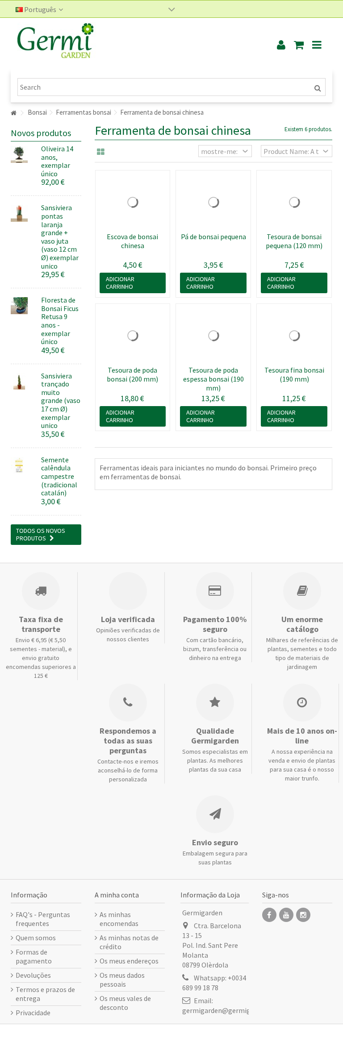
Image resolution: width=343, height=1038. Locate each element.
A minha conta (117, 894)
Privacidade (33, 1012)
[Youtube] (286, 915)
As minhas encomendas (119, 919)
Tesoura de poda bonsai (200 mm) (132, 374)
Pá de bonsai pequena (213, 236)
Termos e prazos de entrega (45, 994)
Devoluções (33, 975)
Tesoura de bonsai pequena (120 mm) (294, 241)
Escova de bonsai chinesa (132, 241)
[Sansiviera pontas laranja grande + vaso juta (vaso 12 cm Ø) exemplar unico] (22, 213)
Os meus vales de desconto (125, 1003)
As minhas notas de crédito (129, 942)
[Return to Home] (13, 113)
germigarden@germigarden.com (232, 1010)
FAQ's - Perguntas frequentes (43, 919)
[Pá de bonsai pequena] (213, 202)
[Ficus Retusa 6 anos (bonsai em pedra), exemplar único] (22, 305)
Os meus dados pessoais (122, 979)
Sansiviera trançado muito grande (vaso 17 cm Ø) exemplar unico (60, 400)
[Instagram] (303, 915)
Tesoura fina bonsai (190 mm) (294, 374)
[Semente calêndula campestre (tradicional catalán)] (22, 465)
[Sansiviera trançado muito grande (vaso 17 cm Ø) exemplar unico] (22, 381)
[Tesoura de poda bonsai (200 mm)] (133, 335)
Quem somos (36, 937)
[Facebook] (269, 915)
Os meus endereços (129, 960)
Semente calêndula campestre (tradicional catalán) (59, 476)
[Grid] (101, 152)
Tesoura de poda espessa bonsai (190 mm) (213, 378)
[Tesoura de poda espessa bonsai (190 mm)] (213, 335)
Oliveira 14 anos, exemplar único (57, 161)
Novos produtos (41, 132)
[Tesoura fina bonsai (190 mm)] (294, 335)
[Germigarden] (133, 44)
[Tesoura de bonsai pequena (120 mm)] (294, 202)
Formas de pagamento (34, 956)
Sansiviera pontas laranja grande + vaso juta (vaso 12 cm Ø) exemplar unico (60, 236)
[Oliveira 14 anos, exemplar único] (22, 154)
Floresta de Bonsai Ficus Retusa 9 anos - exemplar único (60, 320)
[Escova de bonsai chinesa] (133, 202)
